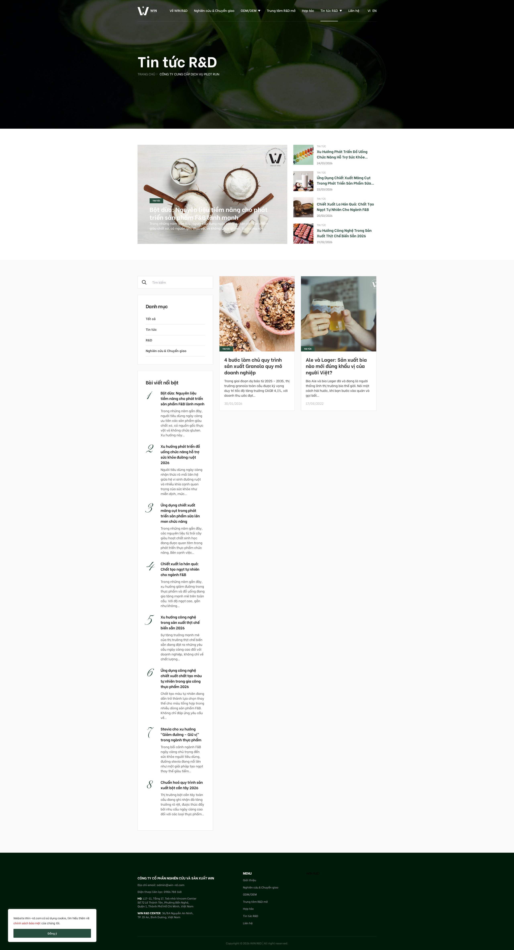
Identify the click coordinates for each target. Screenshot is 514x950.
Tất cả (151, 318)
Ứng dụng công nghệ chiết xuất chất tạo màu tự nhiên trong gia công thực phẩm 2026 (181, 678)
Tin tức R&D (329, 10)
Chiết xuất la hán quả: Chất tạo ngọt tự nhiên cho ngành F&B (345, 206)
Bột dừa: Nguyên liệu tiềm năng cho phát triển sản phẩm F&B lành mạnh (209, 213)
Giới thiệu (249, 880)
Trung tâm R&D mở (281, 10)
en (374, 10)
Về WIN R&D (179, 10)
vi (369, 10)
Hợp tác (308, 10)
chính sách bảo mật (27, 923)
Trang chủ (146, 74)
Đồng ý (52, 933)
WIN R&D (312, 873)
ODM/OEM (248, 10)
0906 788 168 (173, 891)
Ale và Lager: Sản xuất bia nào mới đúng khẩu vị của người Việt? (336, 365)
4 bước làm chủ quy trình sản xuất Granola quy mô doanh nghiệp (253, 365)
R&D (149, 340)
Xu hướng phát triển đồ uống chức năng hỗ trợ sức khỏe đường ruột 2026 (342, 157)
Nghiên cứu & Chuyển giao (214, 10)
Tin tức (156, 200)
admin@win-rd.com (170, 885)
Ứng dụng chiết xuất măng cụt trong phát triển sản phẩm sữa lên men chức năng (344, 183)
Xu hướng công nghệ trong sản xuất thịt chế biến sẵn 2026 (344, 232)
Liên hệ (353, 10)
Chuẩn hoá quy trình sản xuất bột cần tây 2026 (182, 784)
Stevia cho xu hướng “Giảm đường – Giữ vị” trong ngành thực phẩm (181, 734)
